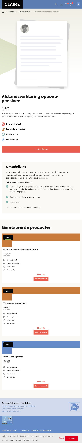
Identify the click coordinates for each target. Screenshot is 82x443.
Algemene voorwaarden (41, 430)
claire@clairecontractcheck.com (13, 409)
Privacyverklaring (9, 430)
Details (61, 438)
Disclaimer (24, 430)
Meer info (41, 274)
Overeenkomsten (24, 12)
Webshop (11, 12)
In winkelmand (41, 149)
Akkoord (72, 438)
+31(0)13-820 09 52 (14, 411)
